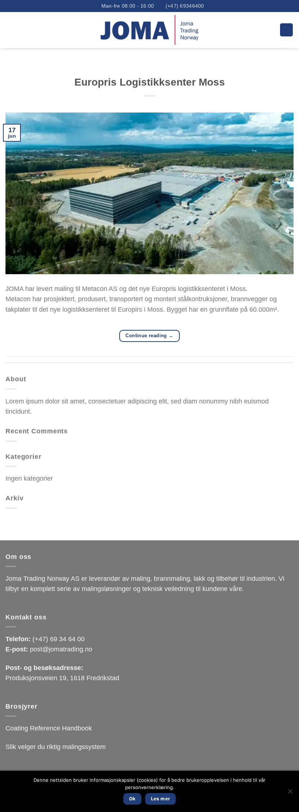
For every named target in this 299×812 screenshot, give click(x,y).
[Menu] (286, 29)
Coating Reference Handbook (48, 728)
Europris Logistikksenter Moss (149, 82)
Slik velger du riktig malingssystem (55, 746)
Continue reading (149, 335)
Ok (132, 798)
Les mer (160, 798)
